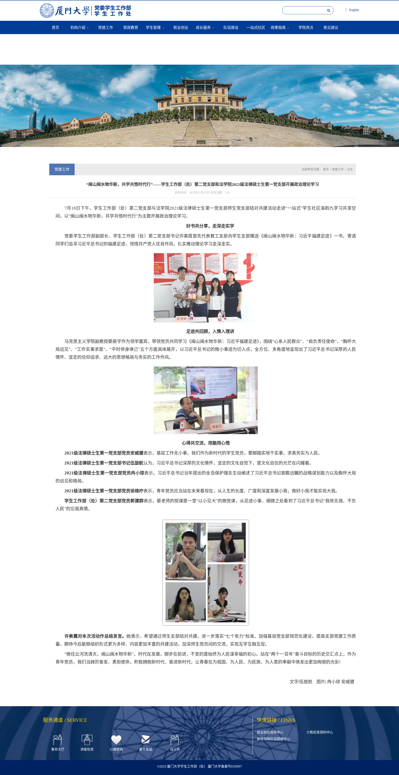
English (354, 10)
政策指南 (278, 27)
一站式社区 (255, 27)
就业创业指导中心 (270, 732)
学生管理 (153, 27)
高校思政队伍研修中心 (273, 739)
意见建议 (330, 27)
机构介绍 (77, 27)
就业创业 (180, 27)
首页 (55, 27)
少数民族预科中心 (320, 732)
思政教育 (130, 27)
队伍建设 (230, 27)
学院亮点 (305, 27)
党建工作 (105, 27)
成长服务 (203, 27)
